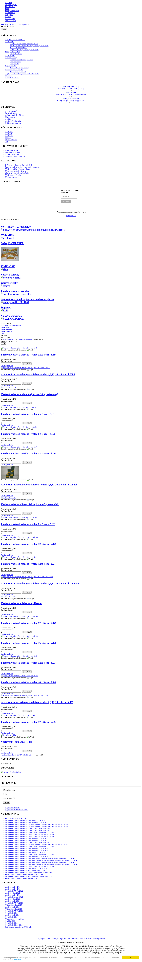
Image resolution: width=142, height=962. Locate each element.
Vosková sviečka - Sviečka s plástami (21, 603)
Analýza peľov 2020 (12, 899)
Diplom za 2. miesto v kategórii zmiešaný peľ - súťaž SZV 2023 (27, 830)
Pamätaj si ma (7, 798)
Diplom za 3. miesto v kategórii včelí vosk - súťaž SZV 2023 (26, 840)
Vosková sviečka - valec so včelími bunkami (71, 94)
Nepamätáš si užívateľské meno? (16, 810)
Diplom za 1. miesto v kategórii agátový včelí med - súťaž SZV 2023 (29, 834)
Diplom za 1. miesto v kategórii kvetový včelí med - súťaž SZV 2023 (29, 832)
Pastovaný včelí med (12, 152)
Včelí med (9, 132)
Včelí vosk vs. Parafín (13, 175)
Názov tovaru (5, 327)
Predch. (11, 339)
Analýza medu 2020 (12, 901)
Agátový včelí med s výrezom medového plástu (22, 74)
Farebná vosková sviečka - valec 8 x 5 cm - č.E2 (28, 433)
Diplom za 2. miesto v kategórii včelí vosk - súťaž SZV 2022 (26, 850)
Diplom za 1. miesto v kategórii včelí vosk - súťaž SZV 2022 (26, 848)
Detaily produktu (7, 366)
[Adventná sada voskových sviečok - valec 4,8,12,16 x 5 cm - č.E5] (25, 695)
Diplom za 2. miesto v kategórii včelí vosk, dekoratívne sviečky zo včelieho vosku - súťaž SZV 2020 (40, 862)
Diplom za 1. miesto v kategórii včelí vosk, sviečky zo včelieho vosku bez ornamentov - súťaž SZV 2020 (42, 864)
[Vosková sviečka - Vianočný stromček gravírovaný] (8, 387)
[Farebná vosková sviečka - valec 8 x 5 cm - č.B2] (19, 517)
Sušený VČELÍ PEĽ (12, 52)
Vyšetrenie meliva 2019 (13, 905)
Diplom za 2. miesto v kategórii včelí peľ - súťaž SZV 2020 (26, 868)
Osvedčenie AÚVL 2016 (14, 911)
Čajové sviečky (15, 62)
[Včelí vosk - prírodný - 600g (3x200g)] (71, 86)
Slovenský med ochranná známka (17, 173)
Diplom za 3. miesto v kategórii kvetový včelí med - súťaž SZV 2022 (29, 846)
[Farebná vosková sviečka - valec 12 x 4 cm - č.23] (19, 656)
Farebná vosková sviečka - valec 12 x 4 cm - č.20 (28, 453)
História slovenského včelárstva (16, 171)
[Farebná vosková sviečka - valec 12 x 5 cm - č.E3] (19, 537)
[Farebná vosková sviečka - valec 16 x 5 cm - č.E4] (19, 636)
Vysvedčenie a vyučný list (14, 919)
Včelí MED (7, 235)
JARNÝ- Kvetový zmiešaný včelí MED (24, 44)
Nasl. (25, 339)
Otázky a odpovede (12, 11)
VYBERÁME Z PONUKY (16, 226)
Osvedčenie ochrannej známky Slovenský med (21, 878)
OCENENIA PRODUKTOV (15, 818)
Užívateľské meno (9, 790)
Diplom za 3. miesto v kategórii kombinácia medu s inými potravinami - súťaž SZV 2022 (36, 844)
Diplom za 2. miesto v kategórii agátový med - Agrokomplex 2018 (28, 872)
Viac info (17, 959)
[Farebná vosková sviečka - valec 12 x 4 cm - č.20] (19, 447)
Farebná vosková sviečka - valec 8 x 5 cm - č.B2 (28, 524)
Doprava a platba (11, 5)
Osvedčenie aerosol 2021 (14, 897)
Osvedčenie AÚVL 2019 (14, 903)
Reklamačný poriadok (13, 123)
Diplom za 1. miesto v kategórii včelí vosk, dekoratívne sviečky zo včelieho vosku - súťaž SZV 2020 (40, 858)
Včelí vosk (9, 136)
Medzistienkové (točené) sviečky (21, 60)
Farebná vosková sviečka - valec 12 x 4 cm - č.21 (28, 563)
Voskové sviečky (11, 58)
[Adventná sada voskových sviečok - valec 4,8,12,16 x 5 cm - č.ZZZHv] (27, 577)
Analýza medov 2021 (12, 895)
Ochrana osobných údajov (14, 115)
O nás (7, 9)
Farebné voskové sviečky (14, 70)
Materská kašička (11, 140)
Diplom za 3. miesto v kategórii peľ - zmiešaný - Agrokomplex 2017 (29, 876)
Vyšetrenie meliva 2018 (13, 909)
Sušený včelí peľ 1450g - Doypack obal (71, 100)
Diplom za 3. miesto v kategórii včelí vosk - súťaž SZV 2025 (26, 822)
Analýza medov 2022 (12, 889)
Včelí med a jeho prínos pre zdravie (17, 169)
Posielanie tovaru (11, 113)
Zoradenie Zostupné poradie (11, 325)
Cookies (8, 119)
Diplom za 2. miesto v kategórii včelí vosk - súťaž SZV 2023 (26, 838)
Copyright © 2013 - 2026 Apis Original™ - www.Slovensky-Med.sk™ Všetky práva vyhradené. (71, 939)
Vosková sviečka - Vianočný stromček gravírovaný (29, 394)
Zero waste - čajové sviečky (19, 68)
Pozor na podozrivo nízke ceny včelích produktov (22, 167)
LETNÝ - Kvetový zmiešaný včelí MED (24, 50)
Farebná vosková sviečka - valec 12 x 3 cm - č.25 (28, 722)
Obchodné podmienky (13, 121)
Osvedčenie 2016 (11, 913)
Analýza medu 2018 (12, 907)
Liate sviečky (14, 64)
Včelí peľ (8, 134)
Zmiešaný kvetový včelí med (15, 156)
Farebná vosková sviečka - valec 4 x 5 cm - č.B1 (28, 414)
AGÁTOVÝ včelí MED (18, 48)
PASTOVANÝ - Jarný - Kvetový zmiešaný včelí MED (29, 46)
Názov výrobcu (6, 331)
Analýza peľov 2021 (12, 893)
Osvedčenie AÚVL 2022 (14, 891)
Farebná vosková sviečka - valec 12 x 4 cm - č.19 (28, 354)
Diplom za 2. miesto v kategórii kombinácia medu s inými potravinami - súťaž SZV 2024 (36, 826)
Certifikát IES (10, 921)
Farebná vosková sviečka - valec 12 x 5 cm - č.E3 (28, 544)
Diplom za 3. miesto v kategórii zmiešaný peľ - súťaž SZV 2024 (27, 828)
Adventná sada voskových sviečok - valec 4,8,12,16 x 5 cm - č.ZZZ (38, 374)
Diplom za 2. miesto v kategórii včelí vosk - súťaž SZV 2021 (26, 856)
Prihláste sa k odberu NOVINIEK (70, 191)
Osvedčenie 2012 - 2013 (14, 925)
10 (22, 339)
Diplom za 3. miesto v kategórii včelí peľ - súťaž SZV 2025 (26, 820)
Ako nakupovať (11, 111)
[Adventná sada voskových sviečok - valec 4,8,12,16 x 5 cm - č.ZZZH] (10, 478)
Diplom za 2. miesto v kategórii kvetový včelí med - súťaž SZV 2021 (29, 854)
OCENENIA (10, 7)
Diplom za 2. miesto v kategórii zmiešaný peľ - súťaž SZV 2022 (27, 842)
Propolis (8, 138)
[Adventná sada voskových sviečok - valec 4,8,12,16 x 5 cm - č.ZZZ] (25, 368)
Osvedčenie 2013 (11, 923)
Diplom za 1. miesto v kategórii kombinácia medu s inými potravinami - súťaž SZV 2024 (36, 824)
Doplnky (8, 76)
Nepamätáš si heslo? (12, 808)
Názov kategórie (6, 329)
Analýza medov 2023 (12, 887)
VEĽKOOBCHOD (12, 78)
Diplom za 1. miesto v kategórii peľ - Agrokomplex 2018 (25, 870)
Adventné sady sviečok (18, 72)
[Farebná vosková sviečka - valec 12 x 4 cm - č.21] (19, 557)
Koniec (29, 339)
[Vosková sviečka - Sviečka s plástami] (8, 596)
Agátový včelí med (12, 154)
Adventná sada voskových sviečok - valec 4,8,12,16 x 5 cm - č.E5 (37, 702)
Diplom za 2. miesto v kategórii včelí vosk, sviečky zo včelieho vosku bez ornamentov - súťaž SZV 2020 (42, 860)
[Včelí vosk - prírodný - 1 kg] (8, 735)
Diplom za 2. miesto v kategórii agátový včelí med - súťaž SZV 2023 (29, 836)
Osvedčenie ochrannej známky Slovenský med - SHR (24, 874)
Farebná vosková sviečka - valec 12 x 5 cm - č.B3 (28, 623)
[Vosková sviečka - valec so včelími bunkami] (71, 92)
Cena (3, 333)
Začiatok (5, 339)
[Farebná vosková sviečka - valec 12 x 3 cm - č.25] (19, 715)
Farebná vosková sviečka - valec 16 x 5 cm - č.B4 (28, 682)
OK (130, 957)
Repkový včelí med (12, 150)
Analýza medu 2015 (12, 915)
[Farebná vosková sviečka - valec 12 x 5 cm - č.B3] (19, 616)
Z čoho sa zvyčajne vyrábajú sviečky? (18, 165)
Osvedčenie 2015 (11, 917)
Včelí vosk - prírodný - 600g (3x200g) (71, 88)
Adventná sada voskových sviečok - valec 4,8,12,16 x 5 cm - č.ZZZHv (40, 583)
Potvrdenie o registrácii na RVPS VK (18, 927)
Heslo (5, 794)
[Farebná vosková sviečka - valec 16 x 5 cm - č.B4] (19, 676)
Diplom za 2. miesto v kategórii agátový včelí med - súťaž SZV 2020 (29, 866)
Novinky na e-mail (11, 177)
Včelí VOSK (10, 56)
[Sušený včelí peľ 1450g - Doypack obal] (71, 98)
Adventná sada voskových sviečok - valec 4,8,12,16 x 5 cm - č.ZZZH (39, 484)
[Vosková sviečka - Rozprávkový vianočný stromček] (8, 498)
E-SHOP (8, 3)
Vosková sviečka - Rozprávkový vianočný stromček (30, 504)
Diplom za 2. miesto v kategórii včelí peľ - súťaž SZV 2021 (26, 852)
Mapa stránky (10, 117)
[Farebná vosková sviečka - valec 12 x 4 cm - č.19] (19, 348)
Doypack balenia (16, 54)
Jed (6, 142)
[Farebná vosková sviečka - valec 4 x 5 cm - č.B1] (19, 407)
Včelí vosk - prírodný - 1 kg (16, 741)
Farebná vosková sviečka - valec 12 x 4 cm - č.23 (28, 662)
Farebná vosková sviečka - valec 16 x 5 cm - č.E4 (28, 642)
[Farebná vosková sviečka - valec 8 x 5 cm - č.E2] (19, 427)
